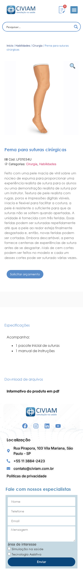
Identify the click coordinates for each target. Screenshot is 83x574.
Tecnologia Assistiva (26, 554)
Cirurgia (37, 45)
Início (10, 45)
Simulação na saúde (27, 549)
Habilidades (22, 45)
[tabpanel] (41, 346)
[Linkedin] (47, 426)
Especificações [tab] (17, 325)
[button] (74, 9)
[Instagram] (36, 426)
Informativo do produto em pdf (33, 391)
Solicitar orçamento (25, 274)
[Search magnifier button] (76, 27)
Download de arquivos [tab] (23, 379)
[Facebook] (25, 426)
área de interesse (22, 544)
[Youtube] (58, 426)
